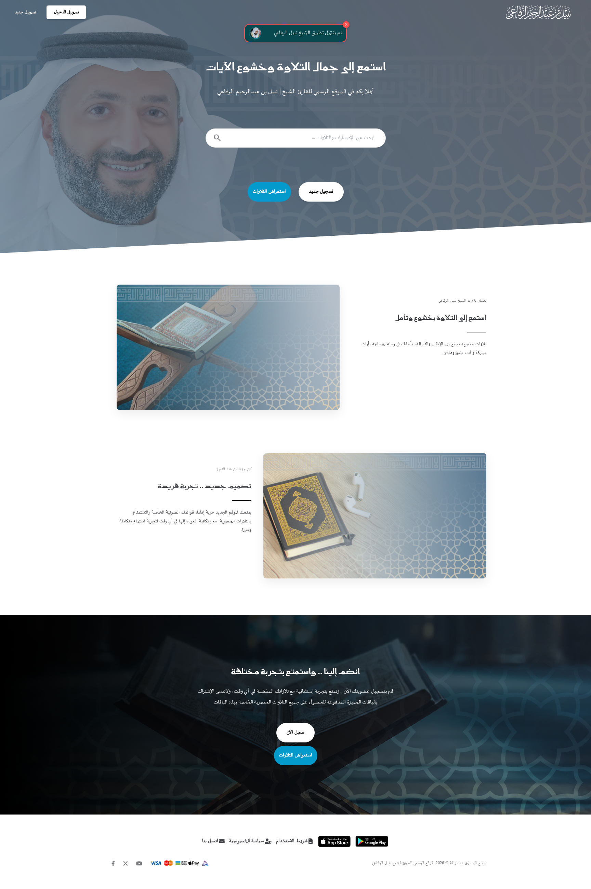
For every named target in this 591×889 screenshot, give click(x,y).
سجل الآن (295, 732)
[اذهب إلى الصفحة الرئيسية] (538, 12)
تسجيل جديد (25, 12)
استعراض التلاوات (269, 192)
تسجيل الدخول (66, 12)
